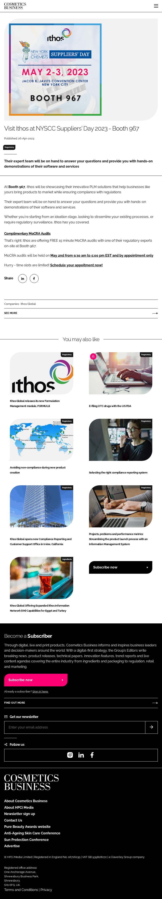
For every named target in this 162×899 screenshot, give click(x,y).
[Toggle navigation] (156, 6)
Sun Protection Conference (26, 840)
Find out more (14, 702)
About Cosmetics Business (25, 801)
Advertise (12, 846)
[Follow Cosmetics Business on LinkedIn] (81, 756)
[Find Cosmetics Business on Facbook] (92, 756)
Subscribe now (105, 567)
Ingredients (67, 559)
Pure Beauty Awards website (27, 827)
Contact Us (13, 820)
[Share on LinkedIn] (22, 278)
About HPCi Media (19, 808)
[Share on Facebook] (34, 278)
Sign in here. (40, 691)
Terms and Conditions (21, 890)
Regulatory (9, 147)
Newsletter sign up (19, 814)
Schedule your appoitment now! (76, 265)
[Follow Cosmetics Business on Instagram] (70, 756)
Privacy (46, 890)
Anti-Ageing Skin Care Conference (32, 833)
